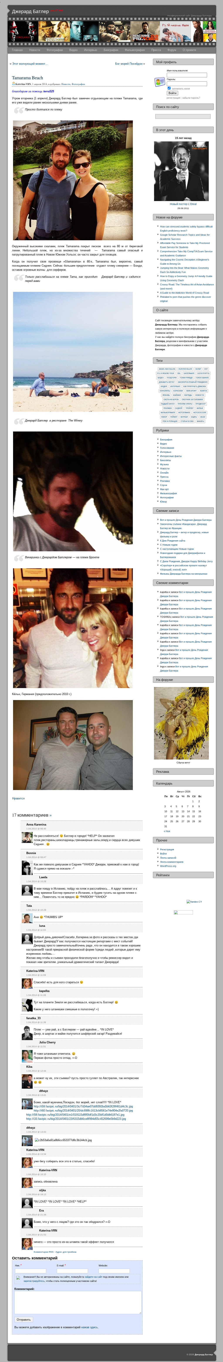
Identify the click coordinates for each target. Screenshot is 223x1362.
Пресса (156, 50)
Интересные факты (171, 456)
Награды (188, 395)
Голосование (202, 378)
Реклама (168, 408)
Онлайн (164, 472)
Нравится (18, 798)
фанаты (200, 421)
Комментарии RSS (44, 1252)
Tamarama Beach (27, 77)
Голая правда (186, 378)
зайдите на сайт (93, 1277)
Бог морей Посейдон (128, 63)
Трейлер (189, 408)
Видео (73, 50)
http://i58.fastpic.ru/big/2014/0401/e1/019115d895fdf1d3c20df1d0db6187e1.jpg (75, 1114)
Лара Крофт (191, 391)
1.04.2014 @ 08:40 (36, 828)
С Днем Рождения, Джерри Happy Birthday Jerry (186, 561)
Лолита (203, 391)
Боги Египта (203, 373)
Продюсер (201, 404)
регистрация (173, 97)
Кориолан (178, 391)
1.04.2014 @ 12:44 (36, 1071)
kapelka (44, 991)
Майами (177, 395)
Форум (171, 50)
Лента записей (168, 857)
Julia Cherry (47, 1042)
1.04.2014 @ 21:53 (36, 1234)
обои (202, 417)
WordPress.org (168, 866)
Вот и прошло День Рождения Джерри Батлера (185, 520)
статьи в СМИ (187, 421)
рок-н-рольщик (170, 421)
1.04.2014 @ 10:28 (36, 881)
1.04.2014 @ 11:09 (36, 975)
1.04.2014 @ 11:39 (36, 1022)
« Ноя (167, 831)
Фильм (200, 408)
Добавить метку (166, 382)
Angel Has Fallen (167, 369)
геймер (173, 417)
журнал (184, 417)
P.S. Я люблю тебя (165, 373)
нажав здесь (89, 1327)
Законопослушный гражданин (193, 382)
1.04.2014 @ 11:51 (36, 1046)
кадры (194, 417)
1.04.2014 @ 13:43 (36, 1132)
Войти (163, 853)
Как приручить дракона (194, 386)
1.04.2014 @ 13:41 (36, 1095)
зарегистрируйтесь (34, 1281)
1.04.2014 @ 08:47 (36, 857)
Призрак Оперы (185, 404)
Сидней (178, 408)
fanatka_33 (33, 1018)
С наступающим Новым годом (177, 549)
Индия (164, 386)
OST (206, 369)
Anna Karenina (36, 824)
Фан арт (164, 489)
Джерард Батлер (30, 11)
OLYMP (198, 369)
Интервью (90, 50)
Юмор (164, 417)
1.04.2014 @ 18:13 (36, 1194)
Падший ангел (167, 404)
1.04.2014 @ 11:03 (36, 930)
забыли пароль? (191, 97)
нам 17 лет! (56, 10)
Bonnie (31, 853)
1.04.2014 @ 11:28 (36, 995)
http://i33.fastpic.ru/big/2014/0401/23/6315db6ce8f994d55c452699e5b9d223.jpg (76, 1118)
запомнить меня (181, 88)
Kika (29, 1066)
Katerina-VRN (35, 971)
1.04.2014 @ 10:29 (36, 910)
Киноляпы (165, 391)
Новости (34, 50)
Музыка (164, 464)
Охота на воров (171, 400)
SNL (179, 373)
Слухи (163, 485)
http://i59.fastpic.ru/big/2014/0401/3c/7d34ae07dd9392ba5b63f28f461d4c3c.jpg (83, 1106)
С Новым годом (168, 544)
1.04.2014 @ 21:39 (36, 1214)
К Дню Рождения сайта (172, 540)
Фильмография (135, 50)
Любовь (166, 395)
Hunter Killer (185, 369)
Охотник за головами (192, 400)
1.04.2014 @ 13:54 (36, 1154)
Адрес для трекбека (66, 1252)
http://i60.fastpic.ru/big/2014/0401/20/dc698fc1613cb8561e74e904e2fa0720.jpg (83, 1110)
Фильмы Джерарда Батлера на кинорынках (184, 573)
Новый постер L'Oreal (183, 204)
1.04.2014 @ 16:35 (36, 1174)
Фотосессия (199, 413)
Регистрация (167, 849)
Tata (29, 905)
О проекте (189, 50)
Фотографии (55, 50)
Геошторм (172, 378)
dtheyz (43, 1091)
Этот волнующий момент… (30, 63)
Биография (111, 50)
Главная (17, 50)
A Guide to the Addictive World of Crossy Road (184, 292)
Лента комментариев (171, 862)
